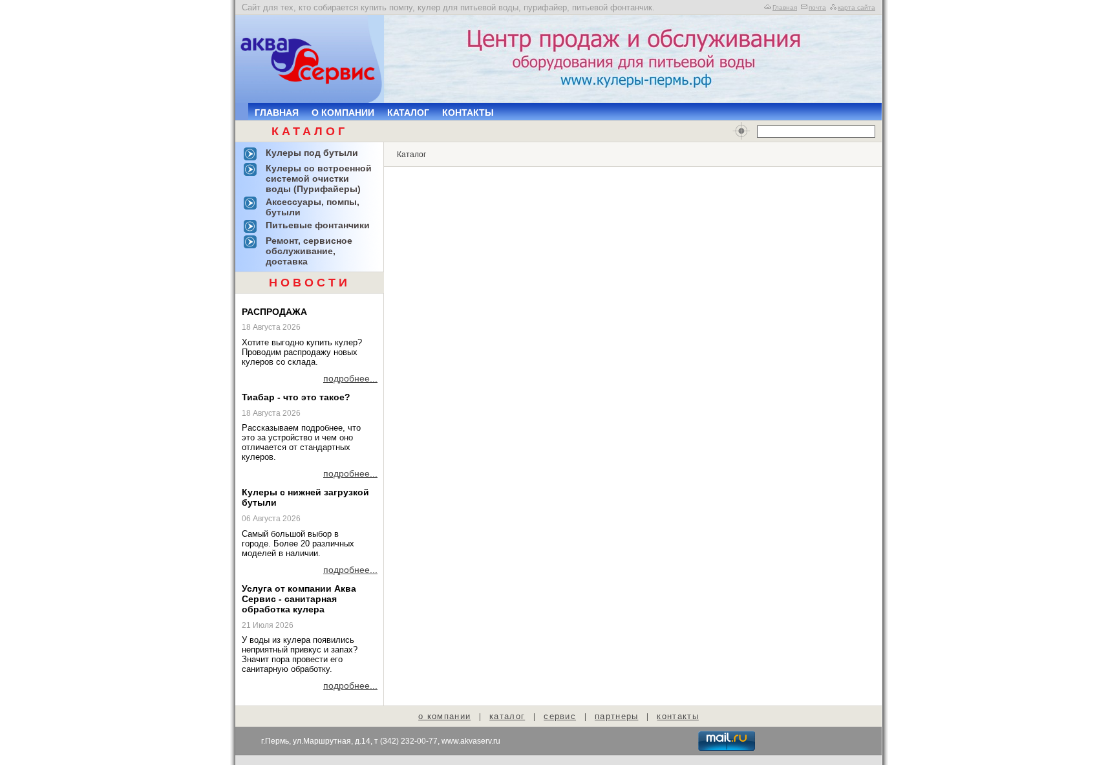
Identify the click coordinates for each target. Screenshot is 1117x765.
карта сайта (856, 7)
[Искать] (741, 131)
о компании (444, 716)
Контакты (468, 112)
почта (817, 7)
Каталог (408, 112)
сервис (560, 716)
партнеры (616, 716)
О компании (343, 112)
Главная (784, 7)
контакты (677, 716)
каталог (507, 716)
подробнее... (350, 378)
